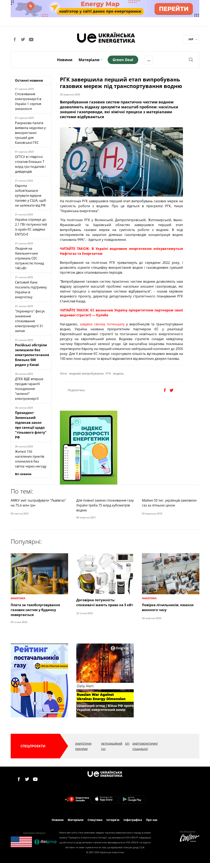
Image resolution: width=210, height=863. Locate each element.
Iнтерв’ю (112, 820)
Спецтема (95, 820)
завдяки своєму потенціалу (102, 324)
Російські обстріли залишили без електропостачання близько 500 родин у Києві (32, 355)
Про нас (152, 820)
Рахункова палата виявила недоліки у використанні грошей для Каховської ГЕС (30, 133)
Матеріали (89, 59)
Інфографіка (132, 820)
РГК (108, 373)
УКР (190, 39)
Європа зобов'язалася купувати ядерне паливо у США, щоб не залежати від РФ (30, 195)
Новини (64, 59)
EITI (127, 743)
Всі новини (23, 474)
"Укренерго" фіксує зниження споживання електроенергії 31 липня (30, 321)
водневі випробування (86, 373)
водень (118, 373)
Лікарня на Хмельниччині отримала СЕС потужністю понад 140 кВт (29, 258)
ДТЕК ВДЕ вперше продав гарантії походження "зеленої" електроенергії (29, 389)
